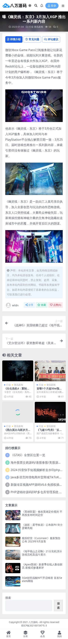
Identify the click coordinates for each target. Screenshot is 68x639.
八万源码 (33, 622)
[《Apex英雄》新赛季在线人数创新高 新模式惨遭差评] (12, 568)
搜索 (8, 598)
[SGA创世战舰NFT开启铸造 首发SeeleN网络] (12, 581)
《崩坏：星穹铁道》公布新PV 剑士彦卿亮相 (42, 526)
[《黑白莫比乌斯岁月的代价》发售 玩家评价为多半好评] (17, 412)
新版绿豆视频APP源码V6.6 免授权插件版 (38, 484)
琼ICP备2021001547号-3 (34, 625)
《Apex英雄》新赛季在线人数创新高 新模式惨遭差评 (42, 566)
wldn (15, 305)
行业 (31, 26)
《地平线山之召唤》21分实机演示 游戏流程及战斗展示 (42, 552)
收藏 (43, 304)
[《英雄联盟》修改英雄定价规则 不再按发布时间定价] (12, 515)
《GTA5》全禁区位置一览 (28, 455)
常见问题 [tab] (34, 39)
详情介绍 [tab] (15, 39)
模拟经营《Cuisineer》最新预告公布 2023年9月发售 (41, 539)
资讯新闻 (38, 26)
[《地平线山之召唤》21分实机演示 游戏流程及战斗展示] (12, 555)
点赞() (57, 304)
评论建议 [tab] (53, 39)
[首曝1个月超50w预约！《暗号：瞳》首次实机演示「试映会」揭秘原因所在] (50, 370)
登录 (53, 5)
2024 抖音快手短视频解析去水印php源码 (38, 470)
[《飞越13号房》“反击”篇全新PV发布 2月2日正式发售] (50, 412)
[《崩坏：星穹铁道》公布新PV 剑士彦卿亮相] (12, 528)
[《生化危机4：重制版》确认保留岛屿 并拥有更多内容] (17, 370)
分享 (30, 304)
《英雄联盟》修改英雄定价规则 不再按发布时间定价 (42, 513)
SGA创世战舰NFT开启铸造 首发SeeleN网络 (42, 579)
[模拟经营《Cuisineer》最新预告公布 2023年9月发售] (12, 542)
